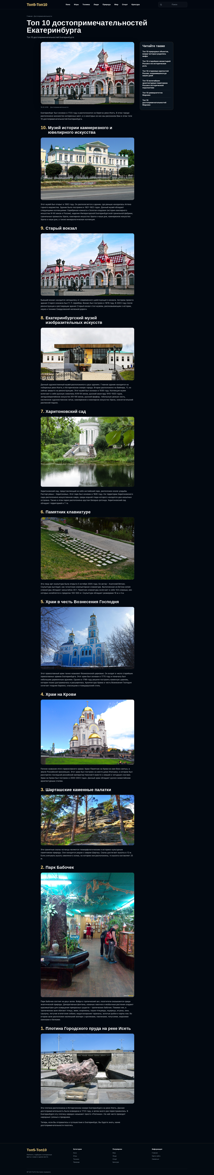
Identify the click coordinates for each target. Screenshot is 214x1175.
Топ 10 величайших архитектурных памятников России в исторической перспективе (155, 84)
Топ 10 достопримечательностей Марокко (154, 102)
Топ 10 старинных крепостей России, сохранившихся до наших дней (155, 73)
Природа (107, 4)
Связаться (155, 1159)
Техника (86, 4)
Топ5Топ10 (37, 4)
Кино (68, 4)
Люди (96, 4)
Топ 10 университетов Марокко (152, 94)
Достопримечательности (43, 16)
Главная (29, 16)
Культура (136, 4)
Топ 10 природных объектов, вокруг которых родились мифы (155, 53)
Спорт (125, 4)
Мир (116, 4)
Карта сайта (156, 1156)
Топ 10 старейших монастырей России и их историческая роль (156, 63)
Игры (76, 4)
